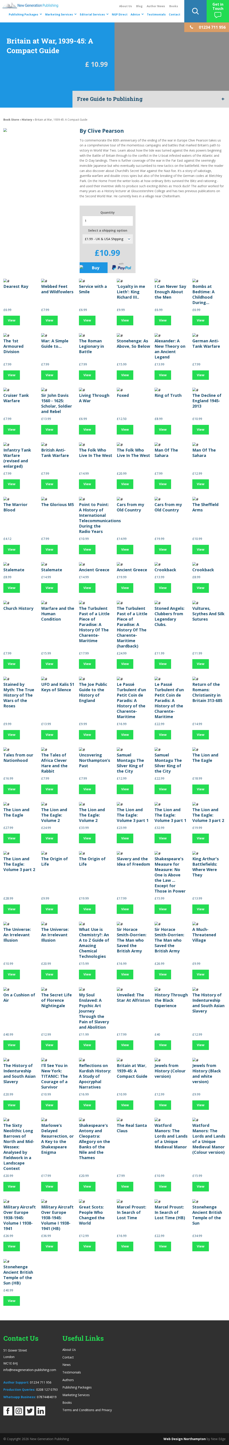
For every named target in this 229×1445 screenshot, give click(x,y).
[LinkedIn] (40, 1414)
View (11, 320)
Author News (156, 6)
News (66, 1364)
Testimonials (156, 14)
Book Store (11, 120)
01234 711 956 (40, 1382)
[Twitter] (29, 1414)
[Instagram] (18, 1414)
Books (173, 6)
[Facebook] (7, 1414)
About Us (125, 6)
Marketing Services (59, 14)
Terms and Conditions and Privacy (87, 1410)
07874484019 (47, 1397)
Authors (68, 1380)
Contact (174, 14)
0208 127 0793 (47, 1389)
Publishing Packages (23, 14)
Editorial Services (92, 14)
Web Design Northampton (184, 1439)
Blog (139, 6)
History (27, 120)
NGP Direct (119, 14)
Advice (135, 14)
